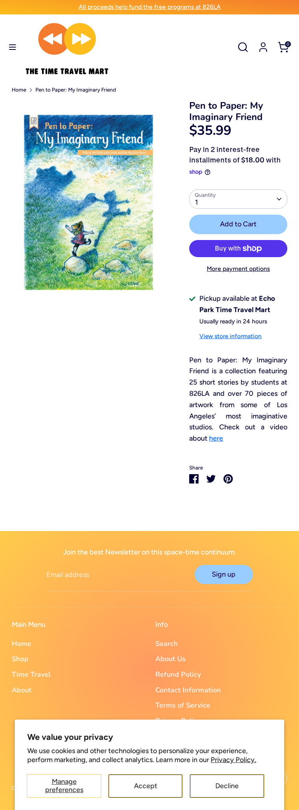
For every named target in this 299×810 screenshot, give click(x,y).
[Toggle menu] (12, 47)
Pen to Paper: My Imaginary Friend (75, 89)
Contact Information (188, 690)
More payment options (238, 268)
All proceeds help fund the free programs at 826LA (150, 7)
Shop (20, 659)
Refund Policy (178, 674)
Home (19, 89)
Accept (145, 786)
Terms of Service (182, 705)
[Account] (263, 45)
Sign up (224, 574)
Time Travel (31, 674)
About (22, 690)
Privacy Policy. (233, 759)
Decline (227, 786)
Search (166, 643)
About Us (170, 659)
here (216, 438)
